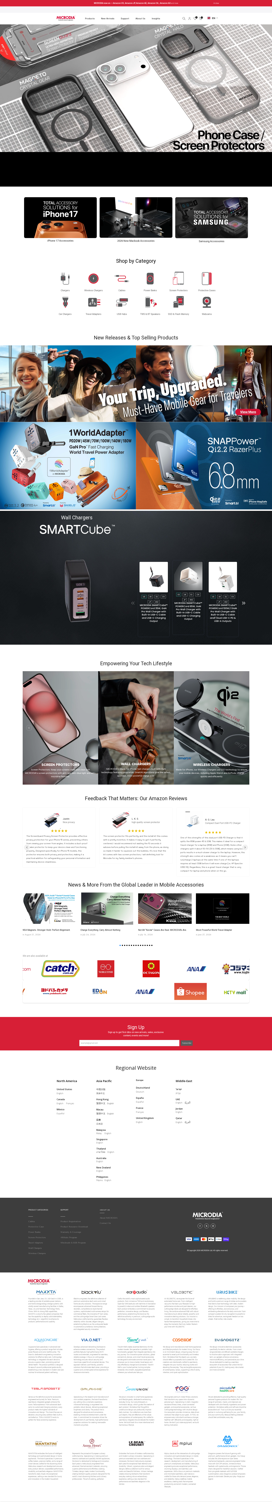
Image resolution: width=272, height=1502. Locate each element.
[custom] (200, 1226)
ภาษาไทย (100, 1152)
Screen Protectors (37, 1237)
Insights (156, 18)
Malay (99, 1133)
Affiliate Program (68, 1237)
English (60, 1093)
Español (60, 1113)
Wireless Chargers (37, 1253)
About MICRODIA (108, 1218)
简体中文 (100, 1093)
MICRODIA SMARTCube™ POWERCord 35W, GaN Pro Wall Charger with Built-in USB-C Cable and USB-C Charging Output (154, 613)
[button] (120, 945)
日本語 (99, 1123)
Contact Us (105, 1223)
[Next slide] (243, 603)
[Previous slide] (132, 603)
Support (125, 18)
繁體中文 (100, 1103)
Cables (31, 1221)
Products (90, 18)
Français (70, 1103)
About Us (140, 18)
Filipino (99, 1180)
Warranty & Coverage (70, 1232)
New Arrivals (107, 18)
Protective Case (36, 1227)
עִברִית (178, 1093)
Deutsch (140, 1091)
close (56, 3)
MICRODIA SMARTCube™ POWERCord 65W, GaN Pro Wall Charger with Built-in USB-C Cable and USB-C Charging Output (188, 611)
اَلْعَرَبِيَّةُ (187, 1102)
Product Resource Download (74, 1227)
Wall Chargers (35, 1248)
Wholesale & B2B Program (73, 1243)
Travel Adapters (35, 1243)
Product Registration (70, 1221)
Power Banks (34, 1232)
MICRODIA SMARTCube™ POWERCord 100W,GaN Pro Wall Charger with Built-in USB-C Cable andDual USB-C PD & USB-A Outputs (223, 613)
